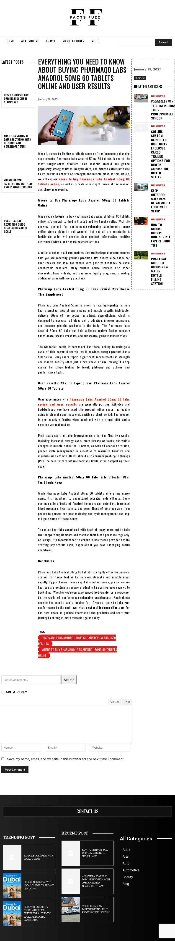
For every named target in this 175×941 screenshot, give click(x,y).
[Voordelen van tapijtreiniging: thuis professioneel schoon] (18, 165)
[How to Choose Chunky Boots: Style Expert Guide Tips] (141, 221)
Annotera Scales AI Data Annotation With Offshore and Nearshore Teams (17, 141)
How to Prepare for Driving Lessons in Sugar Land (16, 98)
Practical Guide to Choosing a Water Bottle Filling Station (159, 271)
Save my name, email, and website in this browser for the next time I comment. (65, 759)
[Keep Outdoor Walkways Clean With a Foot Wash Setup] (141, 187)
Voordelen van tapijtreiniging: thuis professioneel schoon (18, 183)
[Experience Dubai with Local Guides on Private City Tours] (12, 885)
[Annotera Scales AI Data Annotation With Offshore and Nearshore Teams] (18, 120)
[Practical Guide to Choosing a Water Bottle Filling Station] (141, 255)
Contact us (87, 811)
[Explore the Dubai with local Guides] (12, 857)
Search (69, 680)
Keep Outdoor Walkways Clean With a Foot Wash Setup (160, 201)
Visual (114, 702)
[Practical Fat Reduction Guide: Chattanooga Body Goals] (18, 205)
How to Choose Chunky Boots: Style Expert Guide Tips (161, 235)
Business (139, 78)
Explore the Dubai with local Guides (38, 857)
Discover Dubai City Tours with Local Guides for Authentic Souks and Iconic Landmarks (37, 913)
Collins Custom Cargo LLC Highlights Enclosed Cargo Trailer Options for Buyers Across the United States (160, 154)
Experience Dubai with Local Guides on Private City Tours (39, 885)
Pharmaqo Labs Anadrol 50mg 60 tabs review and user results (77, 640)
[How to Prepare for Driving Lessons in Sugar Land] (18, 80)
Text (127, 702)
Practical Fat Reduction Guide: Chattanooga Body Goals (15, 226)
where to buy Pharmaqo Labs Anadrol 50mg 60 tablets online (77, 652)
